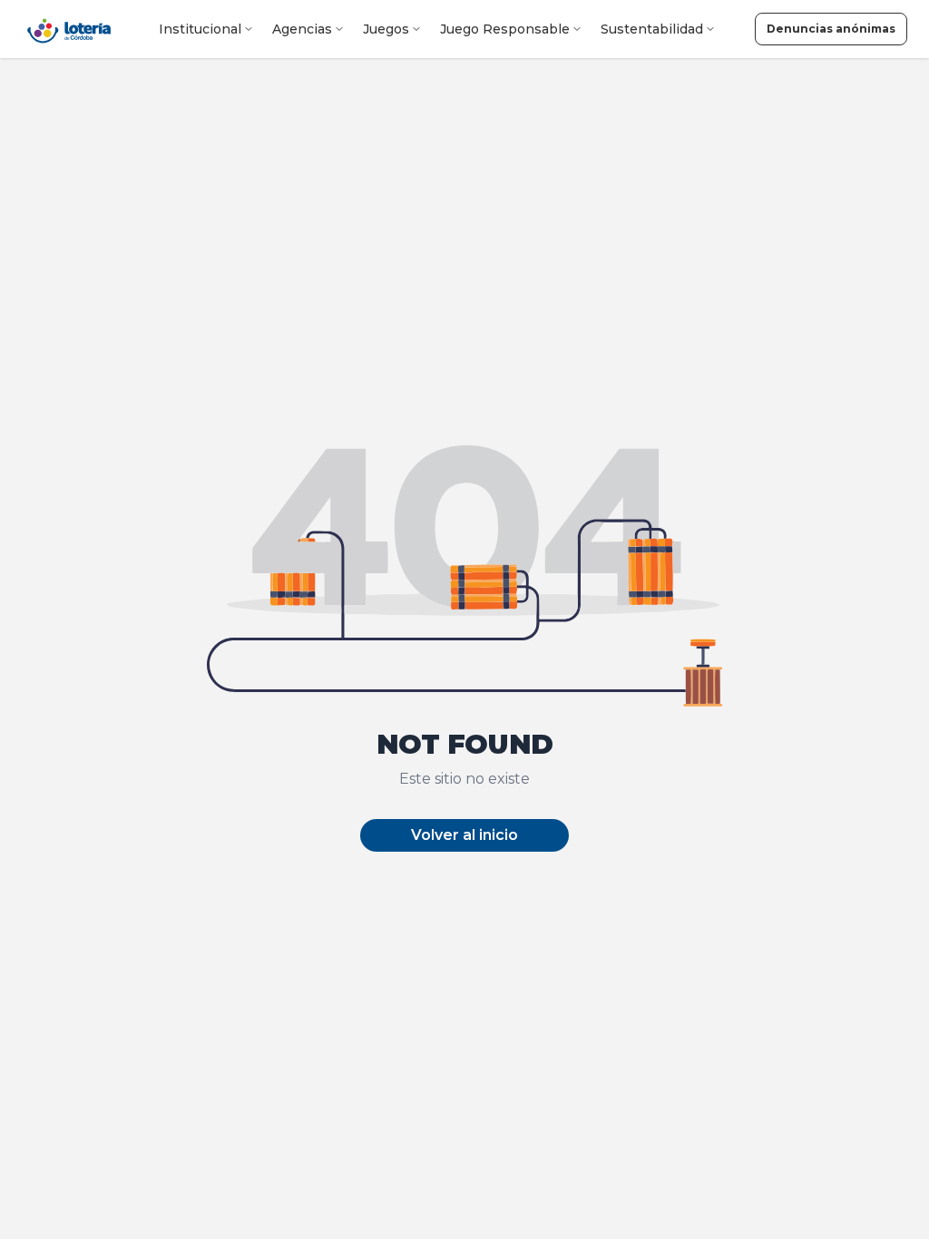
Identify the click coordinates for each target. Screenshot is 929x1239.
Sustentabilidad (652, 29)
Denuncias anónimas (831, 28)
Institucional (200, 29)
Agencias (302, 29)
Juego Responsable (505, 29)
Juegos (386, 29)
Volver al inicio (464, 835)
